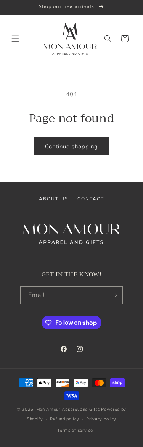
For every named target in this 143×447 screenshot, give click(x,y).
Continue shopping (71, 146)
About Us (53, 199)
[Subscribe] (114, 295)
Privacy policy (101, 419)
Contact (90, 199)
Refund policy (64, 419)
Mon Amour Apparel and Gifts (68, 409)
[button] (15, 38)
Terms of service (75, 430)
